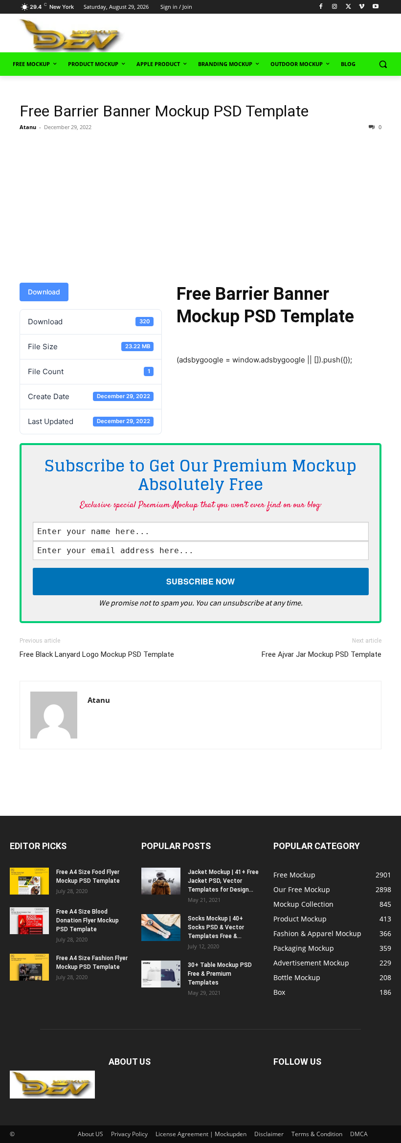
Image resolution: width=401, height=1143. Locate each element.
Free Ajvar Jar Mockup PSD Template (321, 654)
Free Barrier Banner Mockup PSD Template (164, 111)
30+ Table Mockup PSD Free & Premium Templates (220, 974)
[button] (382, 64)
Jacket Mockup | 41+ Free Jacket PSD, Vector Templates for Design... (223, 881)
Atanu (28, 127)
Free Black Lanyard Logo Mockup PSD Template (97, 654)
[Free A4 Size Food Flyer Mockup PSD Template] (29, 881)
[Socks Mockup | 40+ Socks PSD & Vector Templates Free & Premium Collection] (160, 927)
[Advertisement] (279, 34)
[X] (348, 7)
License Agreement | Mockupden (201, 1134)
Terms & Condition (316, 1134)
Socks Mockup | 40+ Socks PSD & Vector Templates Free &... (216, 927)
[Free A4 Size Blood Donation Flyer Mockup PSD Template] (29, 920)
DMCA (359, 1134)
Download (44, 292)
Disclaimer (269, 1134)
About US (90, 1134)
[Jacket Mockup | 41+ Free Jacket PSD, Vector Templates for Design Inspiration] (160, 881)
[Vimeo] (361, 7)
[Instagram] (334, 7)
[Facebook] (321, 7)
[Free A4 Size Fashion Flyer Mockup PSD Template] (29, 967)
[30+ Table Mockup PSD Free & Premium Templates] (160, 974)
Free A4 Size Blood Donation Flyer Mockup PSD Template (87, 920)
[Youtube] (375, 7)
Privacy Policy (129, 1134)
